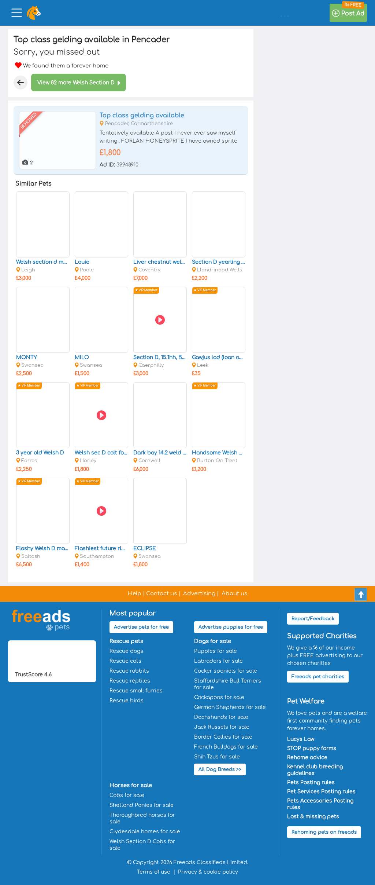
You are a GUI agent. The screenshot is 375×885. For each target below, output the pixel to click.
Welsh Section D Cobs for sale (142, 845)
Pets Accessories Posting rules (320, 804)
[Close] (20, 82)
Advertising (199, 593)
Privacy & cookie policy (208, 872)
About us (234, 593)
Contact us (161, 593)
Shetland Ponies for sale (141, 805)
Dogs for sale (212, 641)
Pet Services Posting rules (321, 791)
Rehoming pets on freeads (324, 832)
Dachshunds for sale (221, 717)
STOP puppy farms (311, 748)
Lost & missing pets (313, 816)
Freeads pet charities (318, 676)
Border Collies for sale (223, 737)
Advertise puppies (230, 627)
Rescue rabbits (129, 671)
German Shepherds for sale (230, 707)
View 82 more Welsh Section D (76, 82)
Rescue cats (125, 661)
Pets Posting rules (311, 782)
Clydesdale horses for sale (144, 831)
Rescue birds (126, 700)
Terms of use (153, 872)
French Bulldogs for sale (226, 747)
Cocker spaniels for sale (225, 671)
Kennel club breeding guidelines (315, 770)
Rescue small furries (136, 691)
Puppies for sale (215, 651)
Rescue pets (126, 641)
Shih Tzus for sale (217, 757)
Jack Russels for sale (221, 727)
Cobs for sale (126, 795)
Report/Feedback (313, 618)
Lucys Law (300, 739)
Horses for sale (130, 785)
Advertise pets (141, 627)
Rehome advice (307, 757)
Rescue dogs (126, 651)
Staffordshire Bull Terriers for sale (227, 684)
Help (134, 593)
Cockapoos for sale (219, 697)
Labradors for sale (218, 661)
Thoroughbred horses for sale (142, 818)
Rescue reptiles (129, 681)
